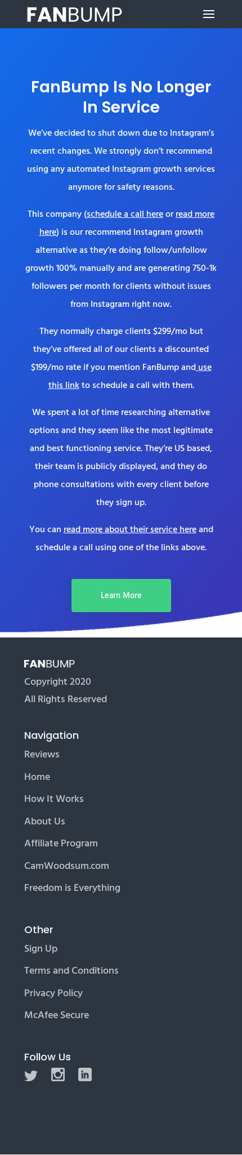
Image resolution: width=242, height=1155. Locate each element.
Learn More (121, 595)
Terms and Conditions (71, 970)
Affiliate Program (61, 843)
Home (37, 777)
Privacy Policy (53, 993)
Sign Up (40, 948)
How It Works (54, 799)
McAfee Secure (56, 1015)
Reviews (42, 754)
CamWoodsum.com (66, 866)
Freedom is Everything (72, 888)
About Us (44, 821)
